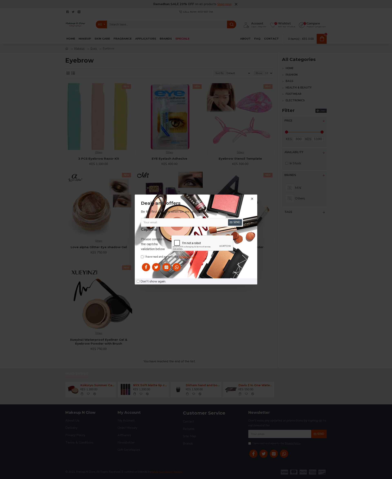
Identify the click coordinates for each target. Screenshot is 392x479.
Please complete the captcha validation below (153, 244)
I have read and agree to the (170, 257)
